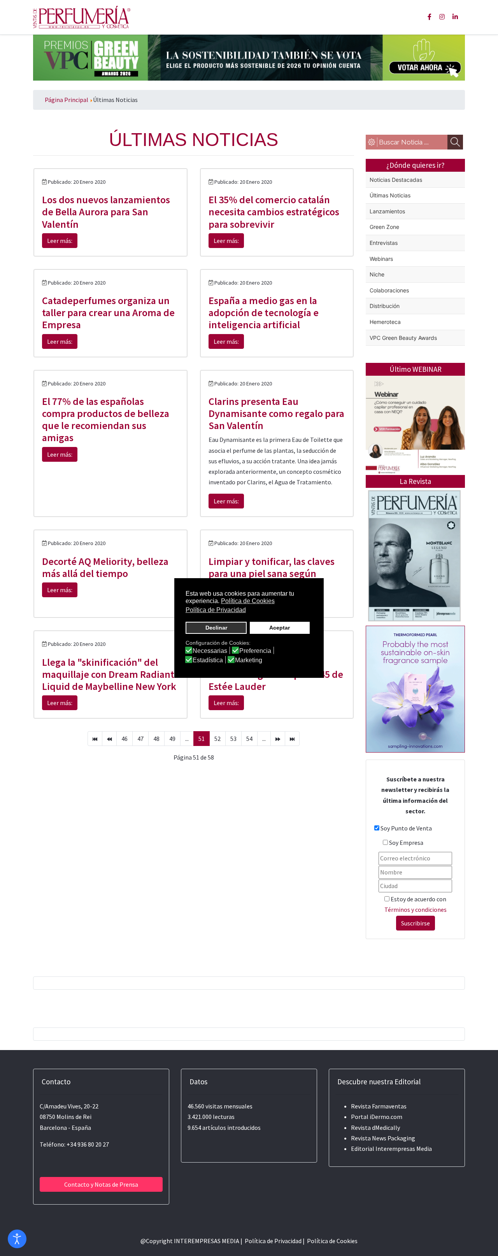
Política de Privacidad (273, 1241)
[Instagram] (442, 17)
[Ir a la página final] (292, 738)
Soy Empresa (406, 842)
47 (140, 738)
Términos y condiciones (415, 909)
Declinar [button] (216, 627)
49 (172, 738)
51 (201, 738)
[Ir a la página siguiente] (277, 738)
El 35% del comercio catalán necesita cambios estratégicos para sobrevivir (274, 211)
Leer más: (59, 241)
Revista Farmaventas (379, 1106)
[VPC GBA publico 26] (249, 57)
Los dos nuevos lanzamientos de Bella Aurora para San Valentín (106, 211)
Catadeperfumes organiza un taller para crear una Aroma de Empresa (108, 312)
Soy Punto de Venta (406, 828)
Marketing (248, 660)
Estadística (208, 660)
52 (217, 738)
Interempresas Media (403, 1148)
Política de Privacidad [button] (216, 610)
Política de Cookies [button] (248, 601)
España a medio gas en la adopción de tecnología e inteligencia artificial (264, 312)
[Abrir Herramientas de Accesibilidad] (17, 1239)
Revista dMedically (375, 1127)
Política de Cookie (331, 1241)
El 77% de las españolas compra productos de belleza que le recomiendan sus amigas (105, 419)
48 (156, 738)
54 (249, 738)
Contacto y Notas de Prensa (101, 1184)
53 (233, 738)
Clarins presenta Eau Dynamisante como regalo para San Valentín (276, 413)
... (187, 738)
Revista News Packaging (383, 1138)
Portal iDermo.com (376, 1117)
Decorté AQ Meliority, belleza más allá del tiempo (105, 567)
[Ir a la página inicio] (95, 738)
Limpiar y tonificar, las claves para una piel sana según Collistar (272, 573)
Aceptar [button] (279, 627)
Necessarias (210, 651)
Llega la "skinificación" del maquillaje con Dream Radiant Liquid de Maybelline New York (109, 674)
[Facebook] (429, 17)
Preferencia (255, 651)
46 (124, 738)
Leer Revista (414, 586)
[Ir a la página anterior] (109, 738)
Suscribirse (415, 923)
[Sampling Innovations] (415, 688)
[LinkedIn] (455, 17)
